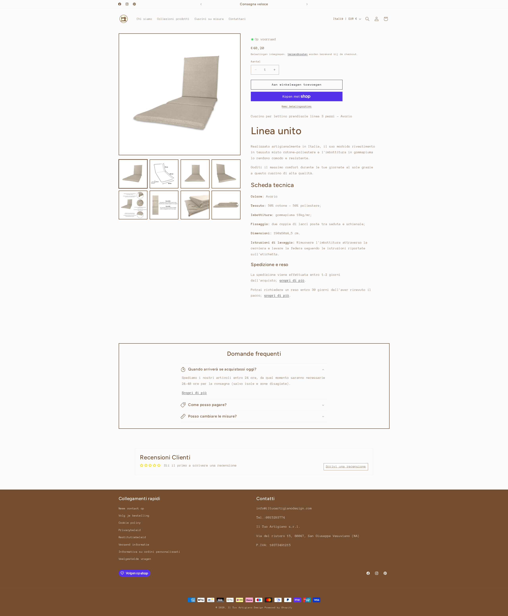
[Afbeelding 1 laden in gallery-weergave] (133, 173)
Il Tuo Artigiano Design (245, 607)
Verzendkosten (298, 54)
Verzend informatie (134, 544)
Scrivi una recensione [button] (346, 466)
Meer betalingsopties (297, 106)
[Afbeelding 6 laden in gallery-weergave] (164, 205)
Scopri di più (194, 393)
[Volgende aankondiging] (307, 4)
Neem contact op (131, 508)
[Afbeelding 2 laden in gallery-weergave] (164, 173)
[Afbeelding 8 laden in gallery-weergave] (226, 205)
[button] (367, 18)
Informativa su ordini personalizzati (149, 551)
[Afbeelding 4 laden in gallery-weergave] (226, 173)
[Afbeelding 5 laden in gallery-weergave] (133, 205)
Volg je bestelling (134, 515)
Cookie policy (130, 522)
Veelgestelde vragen (135, 559)
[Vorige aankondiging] (201, 4)
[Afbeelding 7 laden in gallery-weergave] (195, 205)
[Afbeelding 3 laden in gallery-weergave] (195, 173)
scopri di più (292, 280)
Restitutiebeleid (132, 537)
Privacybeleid (130, 530)
